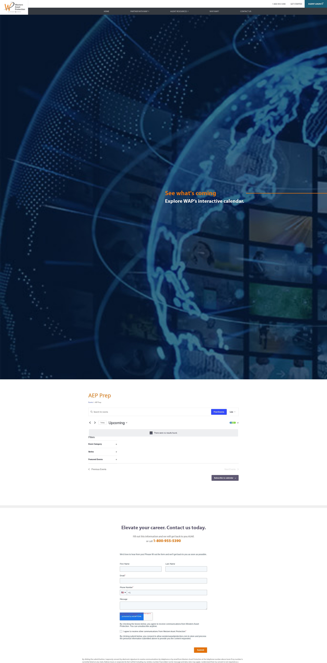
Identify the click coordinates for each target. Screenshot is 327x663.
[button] (233, 422)
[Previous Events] (89, 422)
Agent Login (314, 4)
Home (106, 11)
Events (90, 402)
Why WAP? (214, 11)
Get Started (296, 4)
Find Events (219, 412)
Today (102, 422)
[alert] (163, 432)
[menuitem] (279, 3)
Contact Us (245, 11)
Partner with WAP (139, 11)
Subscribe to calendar (223, 478)
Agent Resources (178, 11)
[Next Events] (94, 422)
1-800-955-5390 (278, 4)
